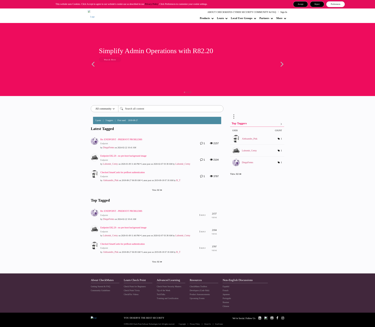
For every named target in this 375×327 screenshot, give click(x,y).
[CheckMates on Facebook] (276, 318)
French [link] (225, 290)
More (279, 18)
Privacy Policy (151, 4)
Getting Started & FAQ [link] (100, 286)
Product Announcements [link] (200, 294)
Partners (264, 18)
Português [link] (227, 298)
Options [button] (233, 116)
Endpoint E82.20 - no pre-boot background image (123, 156)
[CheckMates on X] (264, 318)
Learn (220, 18)
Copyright (182, 324)
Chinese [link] (226, 306)
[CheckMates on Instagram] (281, 318)
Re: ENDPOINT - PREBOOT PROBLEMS (121, 139)
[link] (258, 318)
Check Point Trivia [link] (132, 290)
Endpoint (104, 143)
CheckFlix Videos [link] (131, 294)
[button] (300, 4)
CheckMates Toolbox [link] (198, 286)
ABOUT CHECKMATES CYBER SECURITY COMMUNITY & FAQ (241, 12)
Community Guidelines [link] (100, 290)
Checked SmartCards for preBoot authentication (122, 172)
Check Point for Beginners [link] (135, 286)
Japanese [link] (226, 294)
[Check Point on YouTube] (270, 318)
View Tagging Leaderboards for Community (257, 124)
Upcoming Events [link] (197, 298)
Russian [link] (226, 302)
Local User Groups (241, 18)
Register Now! (149, 68)
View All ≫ (157, 190)
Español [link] (226, 286)
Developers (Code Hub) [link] (199, 290)
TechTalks (161, 294)
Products (205, 18)
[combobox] (170, 108)
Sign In (283, 12)
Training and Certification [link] (167, 298)
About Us (207, 324)
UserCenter (219, 324)
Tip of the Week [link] (163, 290)
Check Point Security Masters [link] (169, 286)
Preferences (335, 4)
